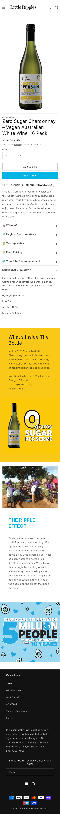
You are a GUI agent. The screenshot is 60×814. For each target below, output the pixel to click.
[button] (3, 7)
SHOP (9, 683)
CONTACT (11, 704)
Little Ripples (25, 808)
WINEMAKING (13, 690)
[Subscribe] (50, 772)
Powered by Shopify (40, 808)
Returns (10, 718)
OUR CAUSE (12, 697)
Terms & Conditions (16, 711)
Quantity (6, 149)
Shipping (17, 144)
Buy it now (30, 175)
